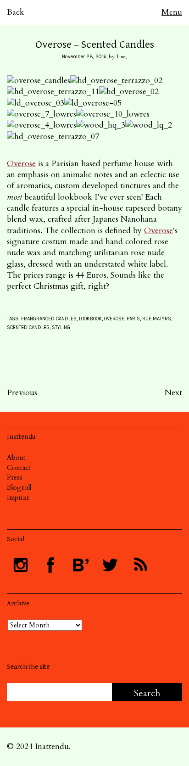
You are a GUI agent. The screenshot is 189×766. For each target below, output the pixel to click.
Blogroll (19, 487)
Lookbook (90, 319)
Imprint (18, 497)
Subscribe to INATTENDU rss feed (140, 565)
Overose (21, 163)
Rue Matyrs (156, 319)
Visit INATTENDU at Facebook (50, 565)
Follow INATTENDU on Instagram (20, 565)
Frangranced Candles (49, 319)
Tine (121, 56)
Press (14, 477)
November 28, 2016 (84, 57)
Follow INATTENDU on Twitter (110, 565)
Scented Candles (28, 327)
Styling (61, 327)
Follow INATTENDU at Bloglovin (80, 565)
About (16, 457)
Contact (19, 467)
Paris (133, 319)
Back (15, 12)
